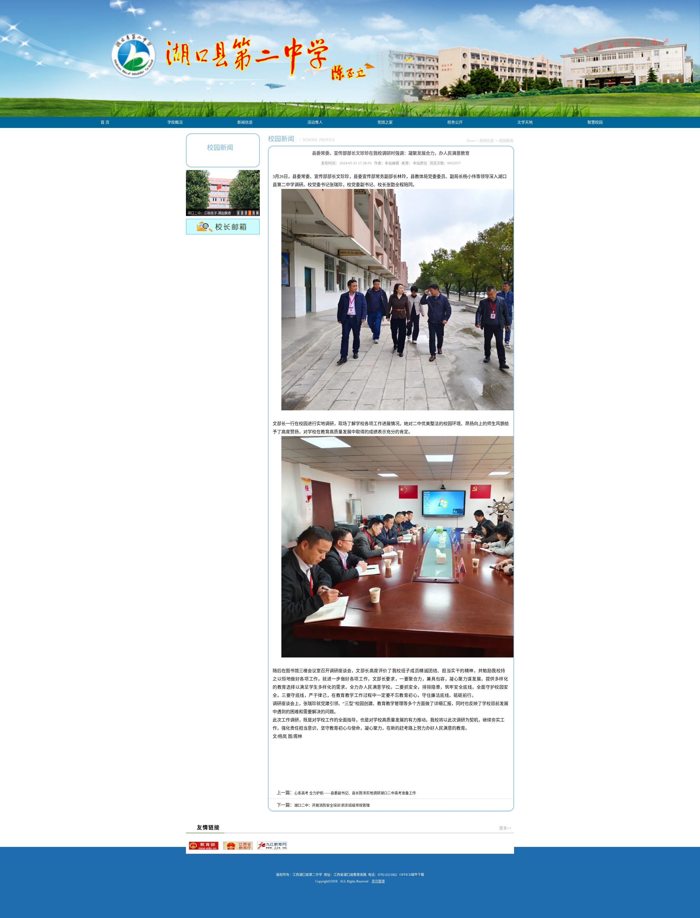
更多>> (505, 828)
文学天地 (525, 122)
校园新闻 (506, 141)
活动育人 (315, 122)
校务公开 (455, 122)
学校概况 (175, 122)
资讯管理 (378, 881)
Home (470, 141)
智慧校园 (595, 122)
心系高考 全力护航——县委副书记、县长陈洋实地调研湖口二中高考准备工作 (355, 793)
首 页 (105, 122)
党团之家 (385, 122)
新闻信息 (245, 122)
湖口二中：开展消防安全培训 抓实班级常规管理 (332, 805)
